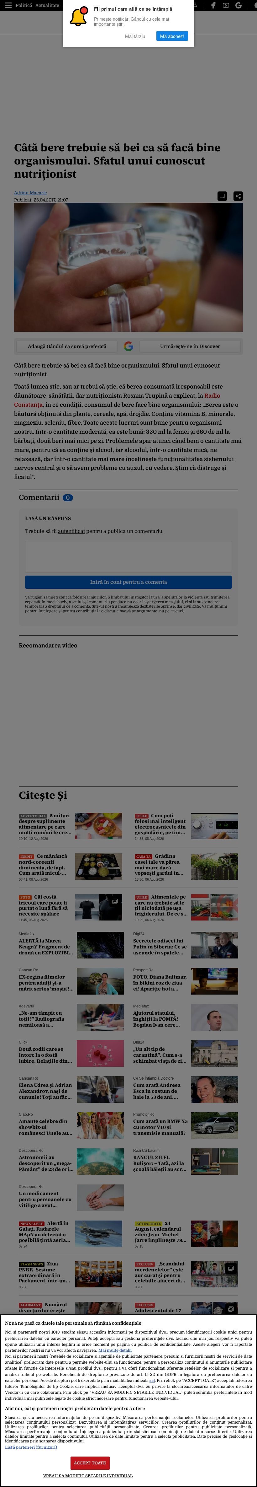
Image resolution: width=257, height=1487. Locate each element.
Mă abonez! (172, 36)
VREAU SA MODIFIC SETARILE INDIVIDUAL (88, 1476)
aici (152, 1380)
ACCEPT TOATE (90, 1463)
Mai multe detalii (115, 1350)
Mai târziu (135, 36)
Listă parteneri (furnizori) (31, 1447)
